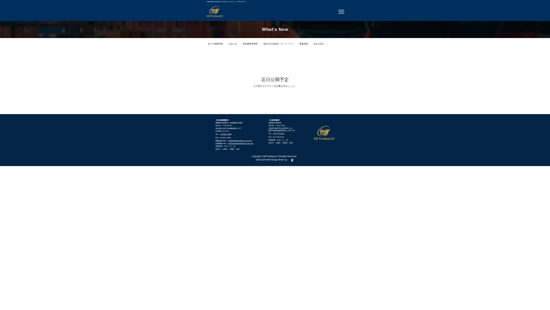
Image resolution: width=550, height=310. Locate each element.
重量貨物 (303, 44)
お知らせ (232, 44)
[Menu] (341, 11)
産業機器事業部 (250, 44)
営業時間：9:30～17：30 (225, 146)
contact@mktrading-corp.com (240, 141)
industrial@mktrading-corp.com (240, 144)
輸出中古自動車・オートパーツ (279, 44)
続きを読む (319, 44)
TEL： (217, 134)
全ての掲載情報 (215, 44)
